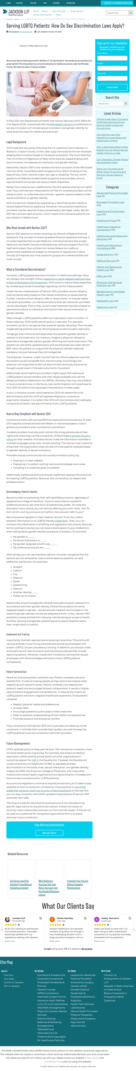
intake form (61, 520)
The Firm (8, 975)
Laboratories (78, 1007)
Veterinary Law (105, 307)
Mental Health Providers (84, 1011)
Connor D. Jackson (14, 982)
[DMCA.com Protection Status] (105, 313)
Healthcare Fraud (106, 220)
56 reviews (87, 949)
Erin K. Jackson (12, 986)
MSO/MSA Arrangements (51, 1007)
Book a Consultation (118, 3)
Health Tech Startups (82, 1004)
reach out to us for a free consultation (50, 790)
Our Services (39, 971)
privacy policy (92, 1058)
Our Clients (72, 971)
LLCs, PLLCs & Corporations (52, 1004)
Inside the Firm (105, 254)
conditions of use (54, 1061)
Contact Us (110, 975)
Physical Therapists (81, 1015)
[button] (48, 11)
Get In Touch (105, 971)
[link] (7, 3)
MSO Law (102, 276)
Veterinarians (78, 1025)
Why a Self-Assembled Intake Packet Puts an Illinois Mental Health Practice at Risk (112, 150)
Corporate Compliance (50, 978)
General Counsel (46, 989)
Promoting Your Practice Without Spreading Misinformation (77, 884)
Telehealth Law (105, 301)
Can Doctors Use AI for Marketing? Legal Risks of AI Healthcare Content (21, 884)
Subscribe (112, 87)
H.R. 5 (35, 760)
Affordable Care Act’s (62, 124)
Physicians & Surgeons (83, 1018)
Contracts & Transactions (51, 975)
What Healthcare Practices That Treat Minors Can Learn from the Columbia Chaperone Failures (49, 888)
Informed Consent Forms (51, 996)
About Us (4, 971)
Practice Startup (46, 1018)
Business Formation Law (110, 202)
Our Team (9, 979)
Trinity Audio (33, 46)
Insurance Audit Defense (51, 1000)
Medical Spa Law (106, 260)
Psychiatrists (78, 1022)
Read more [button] (10, 941)
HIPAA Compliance (48, 993)
